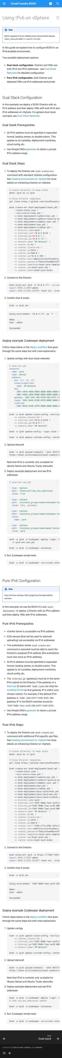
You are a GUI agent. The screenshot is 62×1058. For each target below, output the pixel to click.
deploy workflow (38, 347)
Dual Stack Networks (28, 115)
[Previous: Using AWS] (4, 1038)
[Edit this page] (58, 18)
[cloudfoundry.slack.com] (9, 1053)
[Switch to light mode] (51, 4)
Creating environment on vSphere (29, 179)
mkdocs (27, 1047)
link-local (11, 686)
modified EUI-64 (15, 690)
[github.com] (4, 1053)
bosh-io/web (18, 1047)
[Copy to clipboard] (56, 190)
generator (31, 149)
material (38, 1047)
